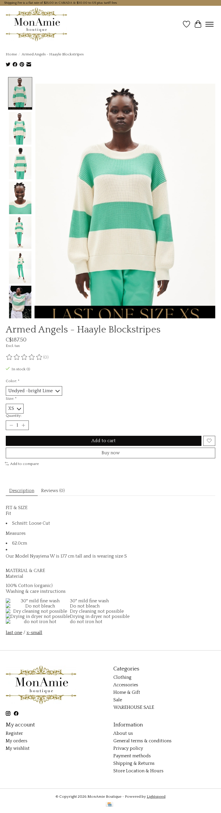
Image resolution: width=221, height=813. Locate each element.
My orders (16, 740)
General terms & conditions (142, 740)
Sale (117, 699)
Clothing (122, 677)
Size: (11, 399)
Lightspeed (156, 797)
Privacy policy (128, 748)
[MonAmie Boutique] (36, 24)
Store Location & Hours (138, 770)
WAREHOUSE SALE (133, 707)
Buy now (111, 452)
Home (11, 54)
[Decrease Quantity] (11, 425)
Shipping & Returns (134, 763)
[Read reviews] (24, 357)
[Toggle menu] (209, 24)
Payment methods (132, 755)
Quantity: (14, 416)
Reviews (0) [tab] (53, 490)
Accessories (125, 684)
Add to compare (24, 464)
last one (14, 632)
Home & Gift (126, 692)
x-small (34, 632)
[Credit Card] (109, 805)
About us (123, 733)
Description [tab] (21, 490)
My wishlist (18, 748)
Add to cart (104, 440)
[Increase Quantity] (23, 425)
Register (14, 733)
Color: (13, 381)
